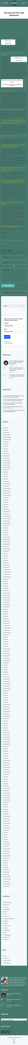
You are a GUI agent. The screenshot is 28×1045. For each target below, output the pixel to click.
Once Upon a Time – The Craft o (19, 292)
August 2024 (6, 469)
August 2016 (6, 690)
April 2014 (6, 755)
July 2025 (6, 444)
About (14, 1039)
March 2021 (6, 562)
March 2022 (6, 534)
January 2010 (6, 874)
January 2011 (6, 846)
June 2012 (6, 806)
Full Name (6, 323)
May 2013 (6, 781)
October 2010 (6, 853)
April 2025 (6, 451)
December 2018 (7, 625)
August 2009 (6, 886)
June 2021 (6, 555)
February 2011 (7, 844)
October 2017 (6, 658)
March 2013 (6, 786)
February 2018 (7, 648)
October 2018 (6, 630)
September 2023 (7, 495)
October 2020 (7, 574)
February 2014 (7, 760)
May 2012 (6, 809)
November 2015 (7, 711)
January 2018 (6, 651)
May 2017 (6, 669)
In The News (6, 916)
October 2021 (6, 546)
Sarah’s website (4, 237)
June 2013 (6, 779)
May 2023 (6, 504)
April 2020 (6, 588)
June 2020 (6, 583)
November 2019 (7, 599)
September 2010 (7, 855)
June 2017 (6, 667)
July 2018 (6, 637)
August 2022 (6, 525)
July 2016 (6, 693)
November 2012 (7, 795)
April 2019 (6, 616)
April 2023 (6, 506)
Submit (7, 337)
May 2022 (6, 532)
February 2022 (7, 537)
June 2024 (6, 474)
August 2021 (6, 551)
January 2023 (6, 513)
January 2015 (6, 734)
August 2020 (6, 579)
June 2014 (6, 751)
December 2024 (7, 460)
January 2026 (6, 432)
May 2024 (6, 476)
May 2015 (6, 725)
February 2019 (7, 620)
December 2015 (7, 709)
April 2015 (6, 727)
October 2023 (6, 492)
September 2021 (7, 548)
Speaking (5, 928)
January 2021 (6, 567)
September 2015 (7, 716)
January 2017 (6, 679)
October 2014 (6, 741)
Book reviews (7, 904)
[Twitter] (4, 3)
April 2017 (6, 672)
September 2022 (7, 523)
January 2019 (6, 623)
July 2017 (5, 665)
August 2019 (6, 606)
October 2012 (6, 797)
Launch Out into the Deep (7, 292)
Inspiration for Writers (9, 918)
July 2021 (5, 553)
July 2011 (5, 832)
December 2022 (7, 516)
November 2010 (7, 851)
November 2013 (7, 767)
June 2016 (6, 695)
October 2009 (7, 881)
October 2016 (6, 686)
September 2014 (7, 744)
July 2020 (6, 581)
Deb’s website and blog (10, 230)
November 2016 (7, 683)
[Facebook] (2, 3)
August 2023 (6, 497)
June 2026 (6, 430)
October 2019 (6, 602)
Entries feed (6, 958)
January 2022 (6, 539)
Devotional (6, 907)
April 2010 (6, 867)
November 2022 (7, 518)
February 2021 (7, 565)
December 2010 (7, 848)
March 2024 (6, 481)
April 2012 (6, 811)
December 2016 (7, 681)
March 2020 (6, 590)
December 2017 (7, 653)
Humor (5, 914)
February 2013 (7, 788)
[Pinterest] (7, 3)
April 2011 (6, 839)
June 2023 (6, 502)
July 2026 (6, 427)
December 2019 (7, 597)
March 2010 (6, 869)
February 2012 (7, 816)
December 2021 (7, 541)
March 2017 (6, 674)
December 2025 (7, 434)
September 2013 (7, 772)
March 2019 (6, 618)
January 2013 (6, 790)
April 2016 (6, 699)
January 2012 (6, 818)
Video (5, 932)
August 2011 (6, 830)
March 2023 (6, 509)
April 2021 (6, 560)
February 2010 (7, 872)
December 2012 (7, 793)
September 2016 (7, 688)
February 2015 (7, 732)
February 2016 (7, 704)
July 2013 (5, 776)
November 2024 (7, 462)
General (5, 911)
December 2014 (7, 737)
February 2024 (7, 483)
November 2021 (7, 544)
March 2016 (6, 702)
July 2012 (5, 804)
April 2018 (6, 644)
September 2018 (7, 632)
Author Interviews (7, 902)
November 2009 (7, 879)
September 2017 (7, 660)
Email (5, 329)
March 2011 (6, 841)
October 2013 (6, 769)
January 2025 (6, 458)
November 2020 (7, 572)
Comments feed (7, 960)
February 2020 (7, 593)
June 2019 (6, 611)
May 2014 (6, 753)
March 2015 (6, 730)
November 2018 (7, 627)
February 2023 (7, 511)
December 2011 (7, 820)
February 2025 (7, 455)
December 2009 (7, 876)
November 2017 (7, 655)
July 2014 (6, 748)
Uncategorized (7, 930)
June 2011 (6, 834)
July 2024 (6, 472)
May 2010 (6, 865)
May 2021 (6, 558)
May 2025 (6, 448)
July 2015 (5, 720)
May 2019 (6, 613)
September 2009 (7, 883)
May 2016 (6, 697)
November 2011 (7, 823)
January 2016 (6, 706)
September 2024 (7, 467)
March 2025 (6, 453)
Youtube (5, 939)
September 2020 (7, 576)
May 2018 (6, 641)
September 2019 (7, 604)
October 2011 (6, 825)
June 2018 (6, 639)
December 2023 (7, 488)
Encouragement (7, 909)
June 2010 (6, 862)
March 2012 (6, 813)
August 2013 (6, 774)
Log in (5, 955)
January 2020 (6, 595)
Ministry (5, 923)
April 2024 (6, 479)
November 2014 (7, 739)
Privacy (14, 1042)
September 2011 (7, 827)
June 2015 (6, 723)
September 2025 (7, 439)
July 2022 (6, 527)
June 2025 (6, 446)
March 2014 (6, 758)
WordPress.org (7, 962)
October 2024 (6, 465)
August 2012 (6, 802)
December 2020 (7, 569)
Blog (14, 1041)
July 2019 (6, 609)
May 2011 (6, 837)
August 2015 (6, 718)
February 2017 (7, 676)
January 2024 (6, 486)
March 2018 (6, 646)
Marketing (6, 921)
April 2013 (6, 783)
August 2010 (6, 858)
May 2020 (6, 586)
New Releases (6, 925)
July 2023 (6, 499)
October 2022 (6, 520)
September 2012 (7, 800)
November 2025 (7, 437)
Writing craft (6, 937)
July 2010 (6, 860)
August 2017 (6, 662)
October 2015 (6, 713)
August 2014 (6, 746)
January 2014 (6, 762)
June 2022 (6, 530)
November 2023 (7, 490)
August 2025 (6, 441)
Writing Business (4, 243)
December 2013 (7, 765)
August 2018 (6, 634)
